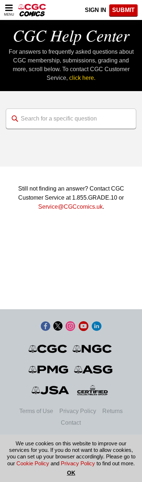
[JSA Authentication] (50, 390)
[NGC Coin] (93, 348)
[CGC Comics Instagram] (70, 326)
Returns (112, 411)
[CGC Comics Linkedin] (96, 326)
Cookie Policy (32, 463)
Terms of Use (36, 411)
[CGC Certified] (32, 10)
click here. (82, 78)
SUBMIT (123, 10)
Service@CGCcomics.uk (70, 207)
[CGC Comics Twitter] (58, 326)
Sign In (95, 10)
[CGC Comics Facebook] (45, 326)
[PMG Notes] (49, 369)
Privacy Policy (77, 411)
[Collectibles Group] (92, 390)
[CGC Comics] (48, 348)
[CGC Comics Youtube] (83, 326)
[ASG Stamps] (93, 369)
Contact (71, 423)
